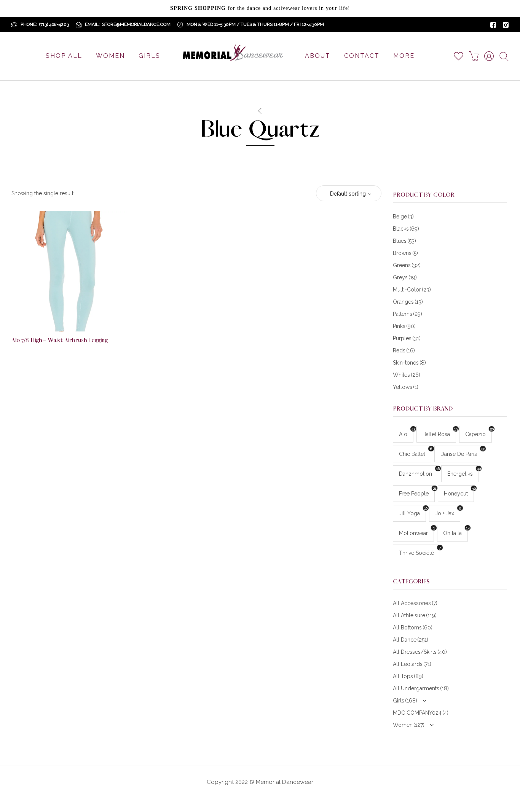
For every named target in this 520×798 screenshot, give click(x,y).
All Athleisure (415, 615)
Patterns (407, 314)
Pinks (404, 326)
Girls (405, 701)
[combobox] (349, 193)
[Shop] (259, 111)
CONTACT (362, 55)
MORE (404, 55)
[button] (81, 319)
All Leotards (412, 664)
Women (408, 725)
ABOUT (317, 55)
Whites (406, 375)
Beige (403, 216)
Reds (404, 350)
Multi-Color (412, 290)
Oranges (408, 302)
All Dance (410, 640)
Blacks (406, 229)
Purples (407, 338)
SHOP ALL (64, 55)
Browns (405, 253)
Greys (405, 277)
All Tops (408, 676)
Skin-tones (409, 363)
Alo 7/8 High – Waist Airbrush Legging (59, 340)
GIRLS (149, 55)
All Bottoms (412, 627)
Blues (404, 241)
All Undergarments (421, 688)
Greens (407, 265)
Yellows (405, 387)
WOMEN (110, 55)
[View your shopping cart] (476, 56)
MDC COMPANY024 (420, 713)
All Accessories (415, 603)
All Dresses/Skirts (420, 652)
